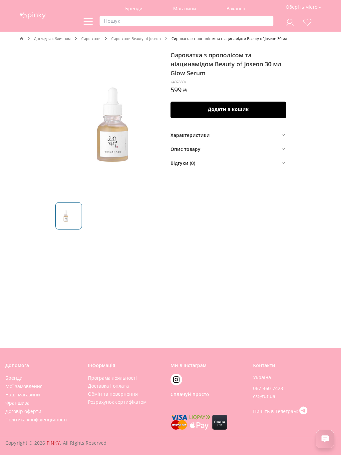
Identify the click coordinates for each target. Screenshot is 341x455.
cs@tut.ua (264, 396)
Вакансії (235, 8)
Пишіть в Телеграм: (276, 411)
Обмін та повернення (113, 394)
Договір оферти (23, 411)
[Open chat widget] (325, 439)
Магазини (184, 8)
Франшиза (17, 403)
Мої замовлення (24, 386)
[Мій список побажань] (307, 21)
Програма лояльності (112, 378)
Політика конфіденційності (36, 419)
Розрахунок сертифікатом (117, 402)
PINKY (53, 443)
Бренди (134, 8)
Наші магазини (22, 394)
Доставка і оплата (108, 386)
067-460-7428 (268, 388)
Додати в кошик (228, 109)
